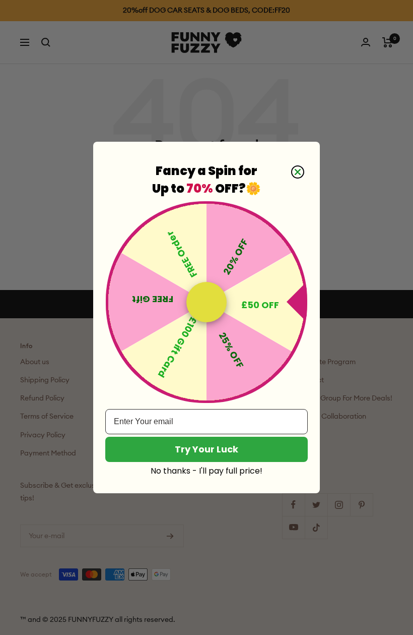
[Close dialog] (298, 172)
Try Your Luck (206, 449)
